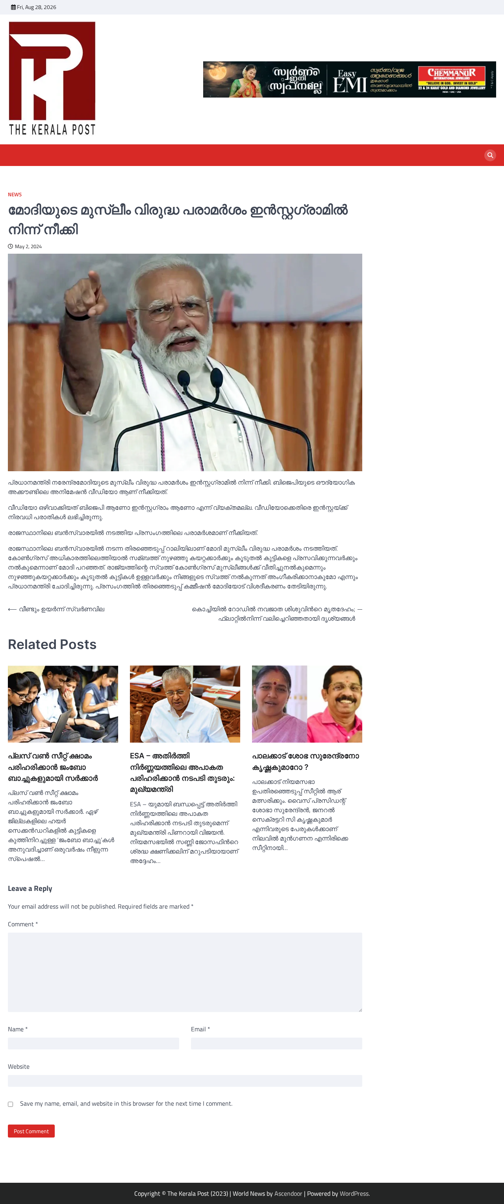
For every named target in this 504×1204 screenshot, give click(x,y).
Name (18, 1029)
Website (19, 1066)
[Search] (490, 155)
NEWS (15, 194)
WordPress (354, 1193)
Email (200, 1029)
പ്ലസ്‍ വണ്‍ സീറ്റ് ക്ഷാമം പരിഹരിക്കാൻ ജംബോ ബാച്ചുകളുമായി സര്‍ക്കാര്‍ (53, 767)
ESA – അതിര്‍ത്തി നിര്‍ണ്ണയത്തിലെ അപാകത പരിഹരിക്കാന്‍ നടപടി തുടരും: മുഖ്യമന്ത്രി (182, 772)
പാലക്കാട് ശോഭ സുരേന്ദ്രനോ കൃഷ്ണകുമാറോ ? (305, 761)
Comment (23, 924)
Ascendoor (288, 1193)
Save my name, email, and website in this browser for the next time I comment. (126, 1103)
